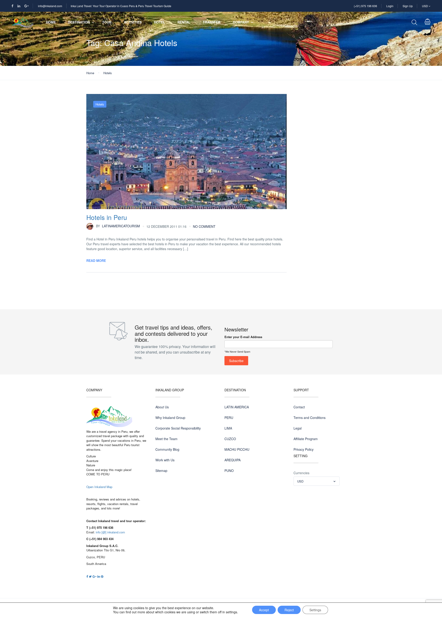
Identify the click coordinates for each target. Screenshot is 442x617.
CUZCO (230, 438)
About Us (162, 407)
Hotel (159, 22)
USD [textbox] (300, 481)
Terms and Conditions (310, 417)
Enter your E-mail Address (243, 337)
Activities (133, 22)
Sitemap (161, 470)
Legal (298, 428)
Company (241, 22)
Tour (106, 22)
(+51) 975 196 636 (365, 6)
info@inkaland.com (50, 6)
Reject (289, 610)
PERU (228, 417)
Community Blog (167, 449)
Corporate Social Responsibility (178, 428)
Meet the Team (166, 438)
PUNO (229, 470)
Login (389, 6)
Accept (264, 610)
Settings (315, 610)
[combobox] (317, 481)
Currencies (301, 473)
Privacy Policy (304, 449)
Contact (299, 407)
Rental (183, 22)
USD (425, 6)
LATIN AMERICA (236, 407)
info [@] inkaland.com (110, 532)
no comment (204, 226)
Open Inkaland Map (99, 487)
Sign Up (408, 6)
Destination (79, 22)
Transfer (211, 22)
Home (51, 22)
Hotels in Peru (106, 217)
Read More (96, 260)
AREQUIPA (232, 460)
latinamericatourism (118, 226)
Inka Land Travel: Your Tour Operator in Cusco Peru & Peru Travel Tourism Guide (121, 6)
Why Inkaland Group (170, 417)
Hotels (107, 73)
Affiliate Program (306, 438)
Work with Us (164, 460)
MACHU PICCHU (236, 449)
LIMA (228, 428)
